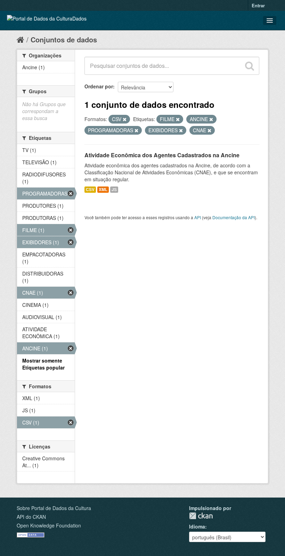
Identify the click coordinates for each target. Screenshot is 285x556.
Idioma (197, 526)
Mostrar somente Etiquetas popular (43, 364)
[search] (249, 66)
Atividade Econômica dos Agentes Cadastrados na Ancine (161, 155)
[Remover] (125, 119)
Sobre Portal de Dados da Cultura (54, 508)
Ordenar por (98, 86)
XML (103, 189)
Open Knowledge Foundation (49, 525)
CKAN (201, 515)
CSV (90, 189)
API (197, 217)
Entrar (258, 5)
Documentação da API (233, 217)
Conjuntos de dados (64, 39)
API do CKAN (31, 516)
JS (114, 189)
